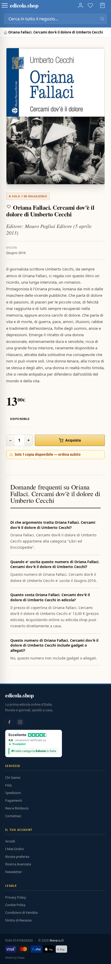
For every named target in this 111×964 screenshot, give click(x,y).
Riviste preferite (17, 856)
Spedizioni (13, 792)
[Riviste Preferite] (90, 5)
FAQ (8, 785)
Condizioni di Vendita (21, 912)
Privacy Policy (15, 897)
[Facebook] (9, 722)
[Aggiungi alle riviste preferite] (8, 206)
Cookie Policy (15, 904)
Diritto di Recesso (18, 920)
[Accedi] (80, 5)
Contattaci (13, 816)
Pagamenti (13, 800)
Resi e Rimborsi (16, 808)
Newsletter (13, 871)
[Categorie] (4, 5)
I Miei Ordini (14, 849)
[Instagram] (20, 722)
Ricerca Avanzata (18, 864)
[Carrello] (102, 5)
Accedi (10, 841)
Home (6, 32)
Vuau (21, 957)
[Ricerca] (102, 19)
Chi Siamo (12, 777)
